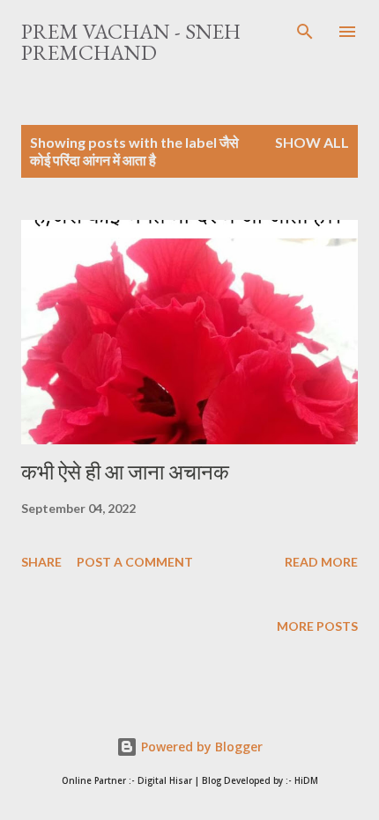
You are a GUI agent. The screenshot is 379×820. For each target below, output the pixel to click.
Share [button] (41, 561)
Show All (312, 142)
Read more (321, 561)
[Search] (305, 31)
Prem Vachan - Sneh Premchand (131, 42)
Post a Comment (135, 561)
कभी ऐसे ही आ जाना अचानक (125, 472)
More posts (317, 626)
